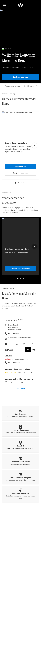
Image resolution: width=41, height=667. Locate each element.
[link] (14, 329)
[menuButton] (4, 5)
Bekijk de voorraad (20, 77)
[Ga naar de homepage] (20, 4)
